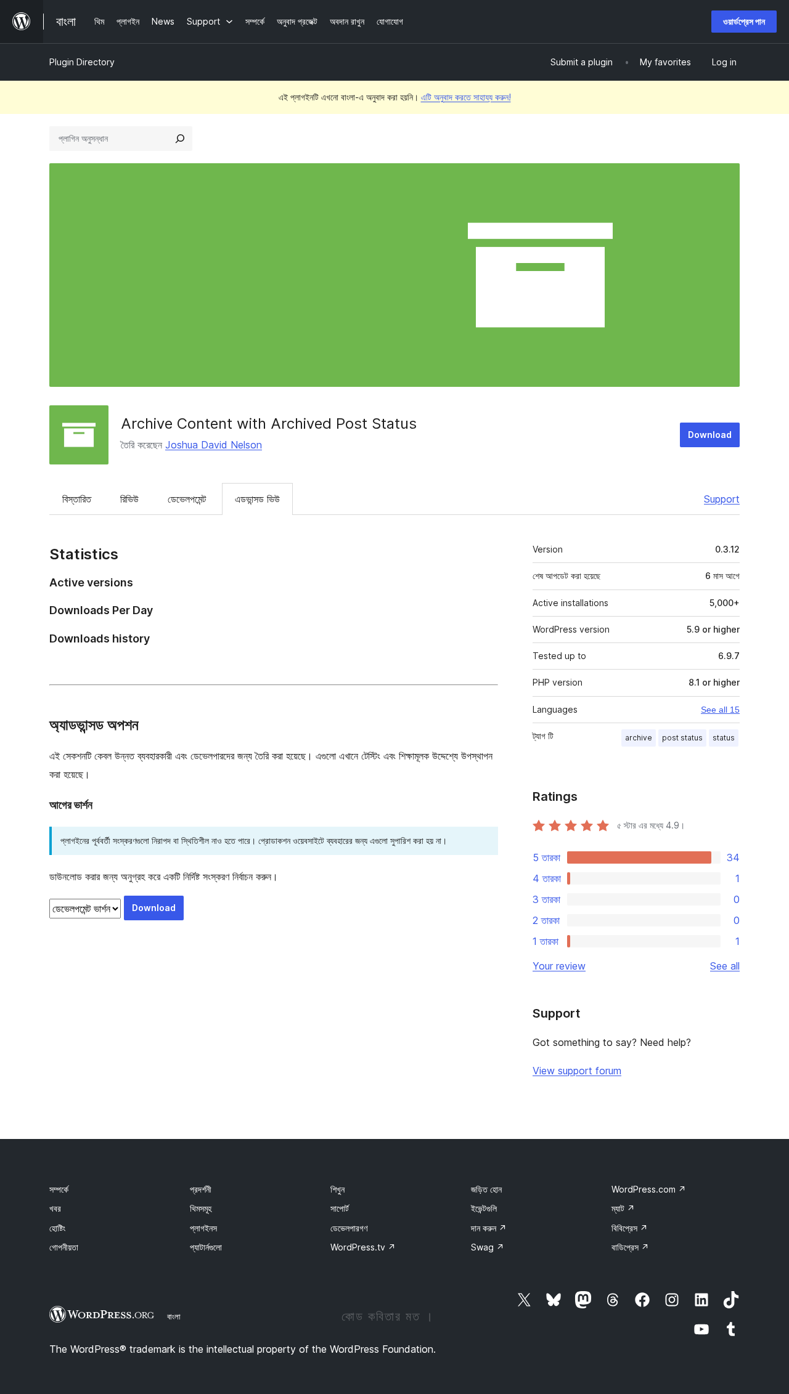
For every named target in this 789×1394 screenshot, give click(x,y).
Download (710, 434)
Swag (487, 1247)
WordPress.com (648, 1189)
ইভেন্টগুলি (484, 1208)
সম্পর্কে (58, 1189)
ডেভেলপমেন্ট (187, 499)
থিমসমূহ (200, 1208)
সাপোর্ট (339, 1208)
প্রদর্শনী (200, 1189)
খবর (55, 1208)
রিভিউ (129, 499)
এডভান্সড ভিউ (257, 499)
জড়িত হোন (486, 1189)
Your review (559, 966)
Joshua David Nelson (213, 445)
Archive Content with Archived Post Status (269, 423)
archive (638, 737)
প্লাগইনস (203, 1228)
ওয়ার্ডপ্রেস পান (744, 21)
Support (722, 499)
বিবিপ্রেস (629, 1228)
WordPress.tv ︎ (363, 1247)
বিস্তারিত (76, 499)
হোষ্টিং (57, 1228)
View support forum (577, 1070)
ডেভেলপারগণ (348, 1228)
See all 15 (720, 710)
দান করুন (489, 1228)
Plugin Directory (82, 62)
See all (725, 966)
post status (682, 737)
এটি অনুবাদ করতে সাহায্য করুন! (466, 97)
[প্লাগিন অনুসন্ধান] (180, 138)
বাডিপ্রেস (630, 1247)
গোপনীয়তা (63, 1247)
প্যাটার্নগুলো (206, 1247)
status (724, 737)
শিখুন (337, 1189)
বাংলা (174, 1316)
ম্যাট (623, 1208)
